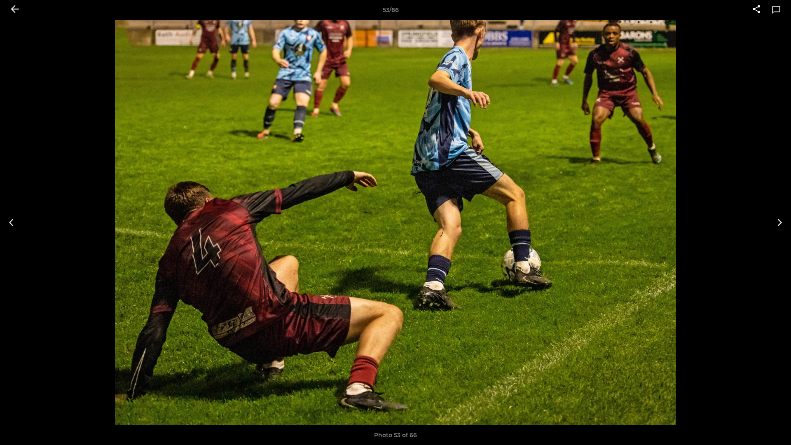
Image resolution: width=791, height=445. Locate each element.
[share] (756, 10)
